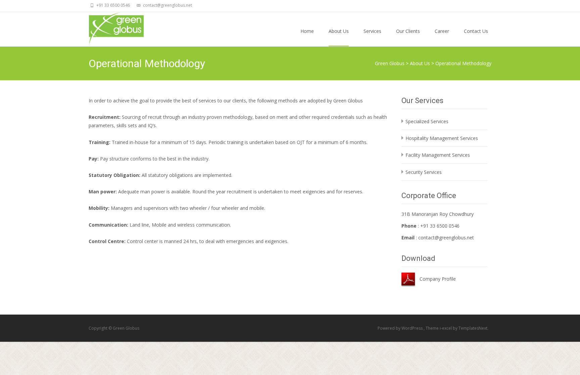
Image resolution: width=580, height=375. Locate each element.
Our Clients (408, 31)
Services (372, 31)
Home (307, 31)
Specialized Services (426, 121)
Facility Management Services (437, 155)
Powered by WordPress (401, 328)
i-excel (446, 328)
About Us (339, 31)
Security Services (423, 172)
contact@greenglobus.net (446, 237)
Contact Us (476, 31)
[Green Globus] (111, 29)
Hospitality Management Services (441, 138)
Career (442, 31)
